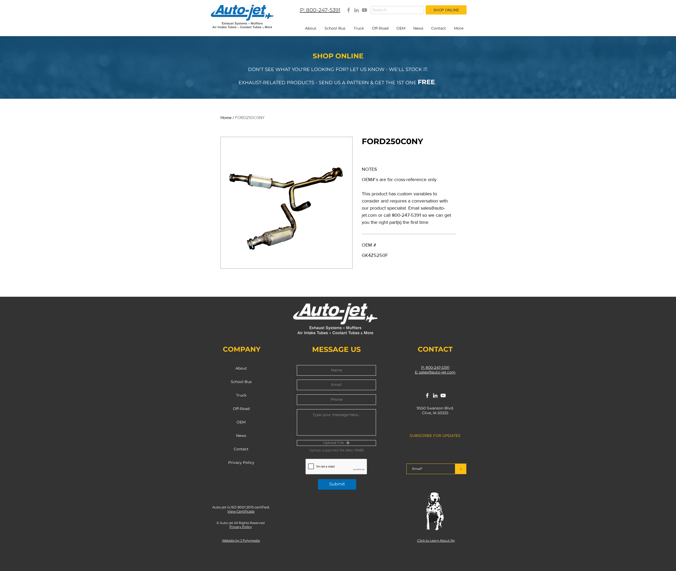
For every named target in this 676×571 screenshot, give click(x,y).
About (241, 368)
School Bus (241, 381)
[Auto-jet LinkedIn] (356, 10)
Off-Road (241, 408)
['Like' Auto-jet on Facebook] (427, 395)
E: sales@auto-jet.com (435, 372)
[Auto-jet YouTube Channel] (364, 10)
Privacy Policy (241, 462)
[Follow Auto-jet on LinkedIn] (435, 395)
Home (226, 117)
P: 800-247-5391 (435, 367)
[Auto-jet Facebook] (348, 10)
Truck (241, 395)
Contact (241, 449)
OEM (241, 422)
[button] (336, 443)
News (241, 435)
